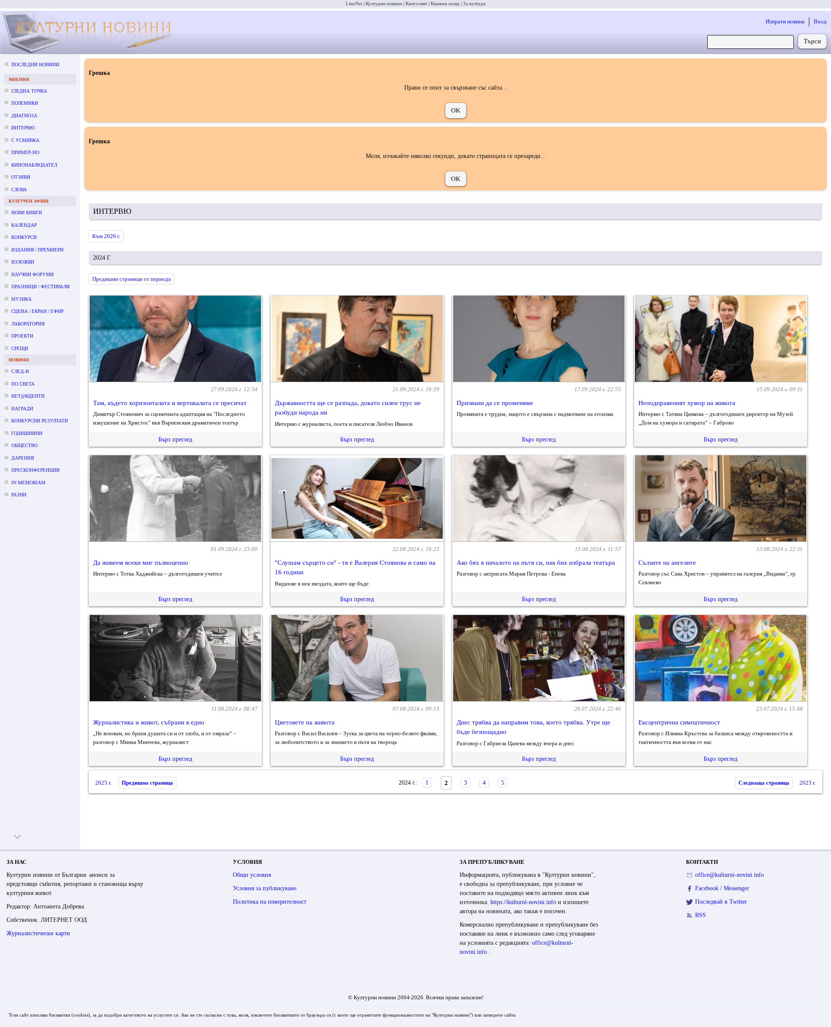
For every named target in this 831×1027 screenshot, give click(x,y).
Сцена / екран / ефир (37, 311)
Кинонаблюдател (34, 164)
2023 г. (807, 782)
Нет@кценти (28, 396)
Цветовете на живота (305, 722)
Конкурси (24, 237)
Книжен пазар (445, 3)
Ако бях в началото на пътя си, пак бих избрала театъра (536, 562)
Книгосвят (416, 3)
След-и (20, 371)
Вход (820, 21)
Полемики (24, 103)
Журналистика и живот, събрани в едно (148, 722)
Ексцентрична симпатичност (679, 722)
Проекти (22, 335)
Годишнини (26, 433)
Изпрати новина (785, 21)
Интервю (23, 127)
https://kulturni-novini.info (524, 902)
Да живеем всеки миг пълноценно (140, 562)
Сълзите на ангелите (667, 562)
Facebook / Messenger (722, 888)
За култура (474, 3)
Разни (18, 494)
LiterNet (354, 3)
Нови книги (26, 212)
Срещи (19, 348)
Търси (812, 41)
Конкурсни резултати (39, 420)
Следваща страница (763, 782)
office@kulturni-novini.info (729, 875)
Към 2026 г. (106, 236)
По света (23, 383)
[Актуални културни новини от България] (91, 33)
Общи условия (252, 875)
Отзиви (20, 177)
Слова (19, 189)
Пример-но (25, 152)
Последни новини (35, 64)
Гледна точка (29, 90)
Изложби (22, 261)
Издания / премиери (37, 249)
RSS (700, 915)
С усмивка (25, 140)
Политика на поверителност (269, 901)
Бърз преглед (175, 439)
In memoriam (28, 482)
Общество (24, 445)
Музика (21, 299)
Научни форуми (32, 274)
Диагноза (24, 115)
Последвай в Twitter (721, 901)
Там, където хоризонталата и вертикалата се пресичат (170, 402)
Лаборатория (28, 323)
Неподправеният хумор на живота (686, 402)
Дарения (22, 457)
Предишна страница (147, 782)
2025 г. (103, 782)
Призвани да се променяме (495, 402)
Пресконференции (35, 470)
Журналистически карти (38, 933)
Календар (24, 225)
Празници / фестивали (40, 286)
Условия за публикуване (264, 888)
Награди (22, 408)
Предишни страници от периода (131, 279)
